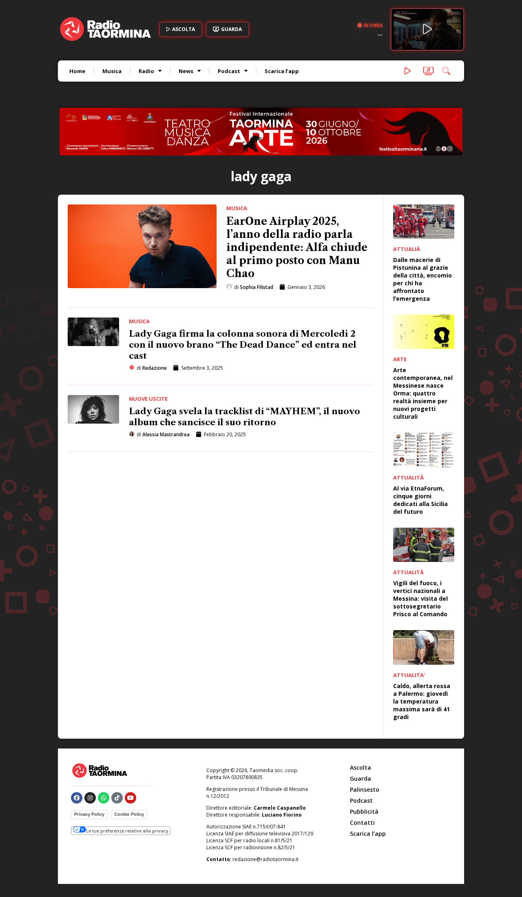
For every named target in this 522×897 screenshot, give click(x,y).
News (186, 71)
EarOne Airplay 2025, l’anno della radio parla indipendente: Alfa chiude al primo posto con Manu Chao (296, 205)
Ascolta (360, 725)
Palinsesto (364, 747)
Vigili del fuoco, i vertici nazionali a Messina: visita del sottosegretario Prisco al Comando (420, 556)
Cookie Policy (129, 772)
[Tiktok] (117, 755)
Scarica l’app (282, 71)
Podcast (229, 71)
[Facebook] (76, 755)
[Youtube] (130, 755)
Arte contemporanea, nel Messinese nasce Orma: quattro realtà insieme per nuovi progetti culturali (423, 351)
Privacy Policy (89, 772)
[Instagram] (90, 755)
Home (77, 71)
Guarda (360, 736)
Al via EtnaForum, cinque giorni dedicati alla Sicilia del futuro (420, 457)
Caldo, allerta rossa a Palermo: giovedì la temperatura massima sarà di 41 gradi (421, 658)
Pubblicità (364, 769)
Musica (112, 71)
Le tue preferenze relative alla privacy (127, 789)
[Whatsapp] (103, 755)
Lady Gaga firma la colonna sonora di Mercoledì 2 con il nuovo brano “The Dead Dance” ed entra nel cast (242, 302)
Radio (146, 71)
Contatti (362, 780)
